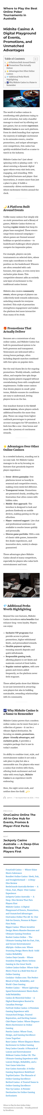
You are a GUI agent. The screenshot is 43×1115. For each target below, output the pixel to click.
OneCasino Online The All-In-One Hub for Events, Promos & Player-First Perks (22, 920)
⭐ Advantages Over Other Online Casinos (20, 72)
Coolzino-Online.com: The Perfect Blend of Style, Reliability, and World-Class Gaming (22, 981)
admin (9, 798)
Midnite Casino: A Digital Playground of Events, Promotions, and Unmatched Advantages (22, 910)
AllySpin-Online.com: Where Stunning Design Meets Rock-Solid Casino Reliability (22, 950)
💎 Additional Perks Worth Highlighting (18, 78)
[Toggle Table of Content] (34, 59)
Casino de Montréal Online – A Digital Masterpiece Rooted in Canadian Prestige (20, 1001)
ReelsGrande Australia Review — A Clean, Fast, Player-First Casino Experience (22, 890)
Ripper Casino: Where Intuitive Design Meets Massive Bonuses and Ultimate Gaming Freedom (22, 930)
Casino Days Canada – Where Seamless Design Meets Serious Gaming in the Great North (20, 960)
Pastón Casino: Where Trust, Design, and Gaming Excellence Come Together (20, 1034)
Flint (37, 798)
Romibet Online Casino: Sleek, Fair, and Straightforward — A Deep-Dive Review (22, 879)
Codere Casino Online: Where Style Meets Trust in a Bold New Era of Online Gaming (22, 970)
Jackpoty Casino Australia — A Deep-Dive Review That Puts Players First (20, 900)
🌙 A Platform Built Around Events (20, 62)
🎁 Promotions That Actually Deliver (19, 66)
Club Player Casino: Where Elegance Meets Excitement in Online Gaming (22, 1024)
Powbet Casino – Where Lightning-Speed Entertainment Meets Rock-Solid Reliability (23, 991)
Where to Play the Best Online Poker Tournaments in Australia (20, 13)
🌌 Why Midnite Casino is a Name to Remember (22, 83)
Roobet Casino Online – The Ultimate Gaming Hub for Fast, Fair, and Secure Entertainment (23, 940)
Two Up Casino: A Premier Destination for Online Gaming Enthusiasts (20, 1092)
